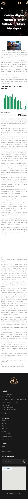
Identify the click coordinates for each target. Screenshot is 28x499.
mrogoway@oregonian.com (19, 360)
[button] (19, 3)
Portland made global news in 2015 (10, 151)
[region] (14, 246)
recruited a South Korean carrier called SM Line (13, 206)
